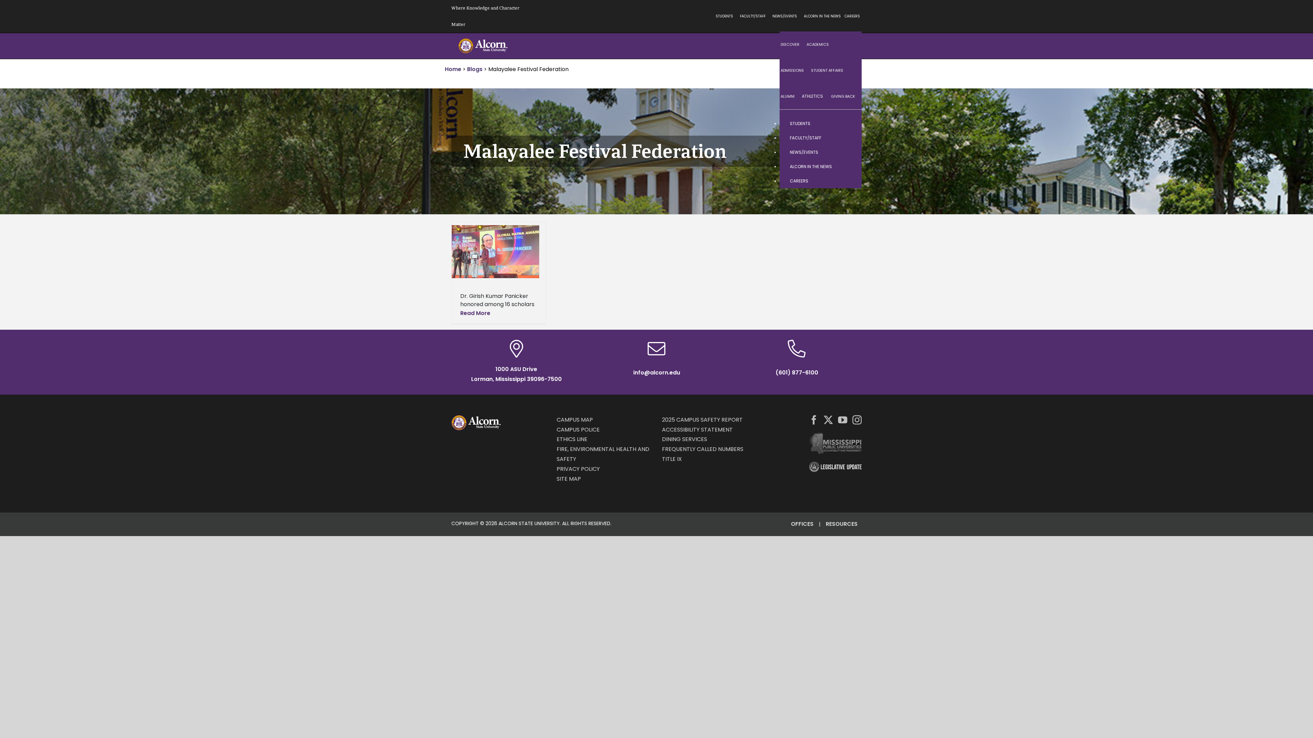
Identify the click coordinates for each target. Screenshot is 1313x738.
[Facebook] (814, 419)
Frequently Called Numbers (702, 449)
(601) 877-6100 (796, 373)
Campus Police (578, 430)
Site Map (569, 479)
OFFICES (802, 524)
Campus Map (575, 420)
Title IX (672, 459)
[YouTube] (842, 419)
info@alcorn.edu (656, 373)
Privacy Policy (578, 469)
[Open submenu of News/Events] (849, 152)
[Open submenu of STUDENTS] (849, 124)
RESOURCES (842, 524)
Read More (475, 313)
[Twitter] (828, 419)
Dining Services (684, 439)
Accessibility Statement (697, 430)
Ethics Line (572, 439)
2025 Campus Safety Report (702, 420)
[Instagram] (857, 419)
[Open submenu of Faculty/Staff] (849, 138)
